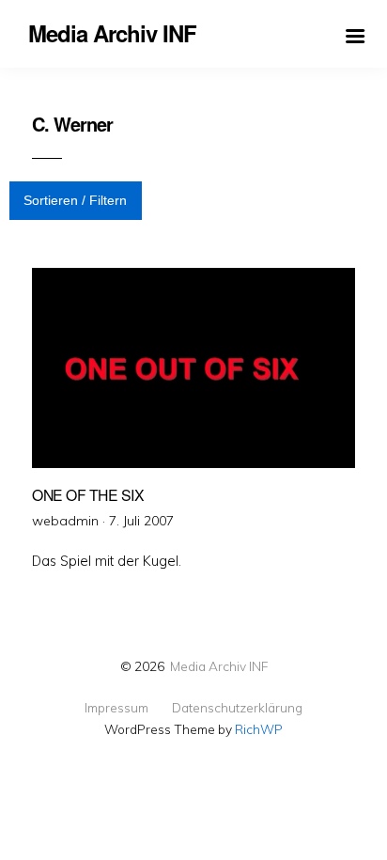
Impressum (116, 707)
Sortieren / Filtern (75, 200)
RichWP (259, 729)
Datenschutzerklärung (237, 707)
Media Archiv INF (219, 666)
